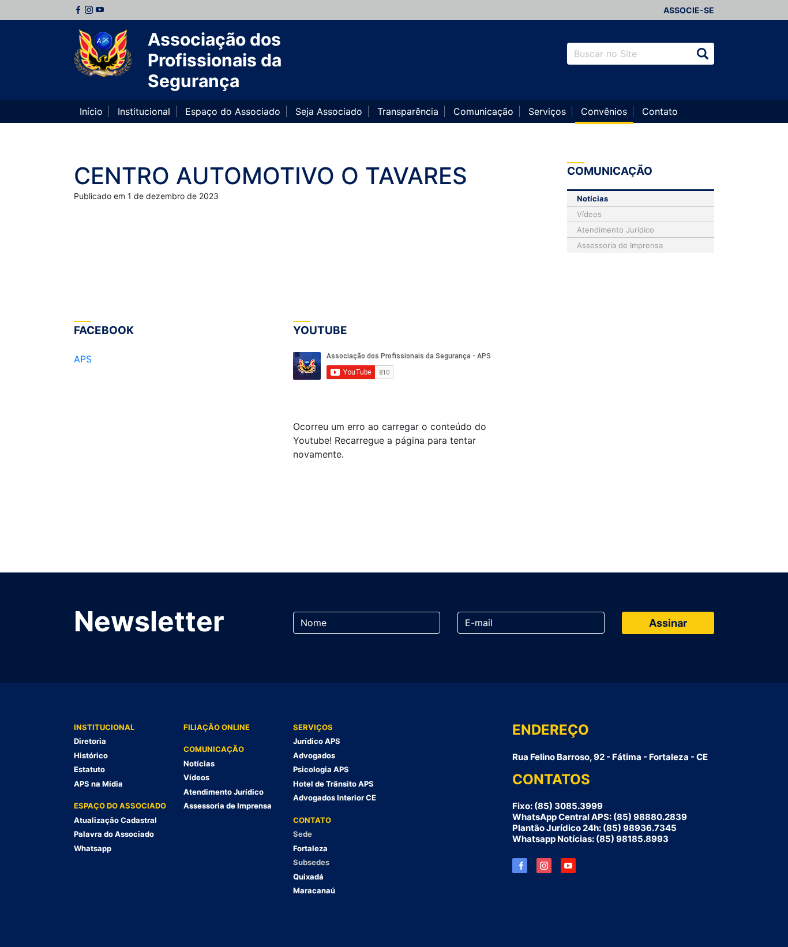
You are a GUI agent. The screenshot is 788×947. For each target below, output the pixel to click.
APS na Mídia (98, 783)
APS (83, 359)
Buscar (702, 54)
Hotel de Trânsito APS (333, 783)
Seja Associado (328, 111)
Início (91, 111)
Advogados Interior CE (334, 797)
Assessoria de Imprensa (620, 245)
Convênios (604, 111)
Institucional (144, 111)
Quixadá (308, 876)
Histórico (91, 755)
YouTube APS (568, 865)
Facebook (78, 10)
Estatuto (89, 769)
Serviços (547, 111)
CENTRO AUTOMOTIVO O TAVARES (270, 176)
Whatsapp (92, 848)
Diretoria (90, 741)
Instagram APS (543, 865)
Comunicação (483, 111)
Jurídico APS (316, 741)
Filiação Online (216, 727)
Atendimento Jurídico (615, 229)
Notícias (592, 198)
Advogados (314, 755)
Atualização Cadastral (115, 820)
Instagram (89, 10)
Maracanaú (314, 890)
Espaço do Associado (232, 111)
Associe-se (688, 10)
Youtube (100, 10)
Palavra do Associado (114, 834)
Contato (660, 111)
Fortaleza (310, 848)
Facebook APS (519, 865)
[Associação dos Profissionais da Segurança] (103, 53)
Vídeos (589, 214)
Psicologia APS (321, 769)
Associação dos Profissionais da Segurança (215, 60)
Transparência (407, 111)
